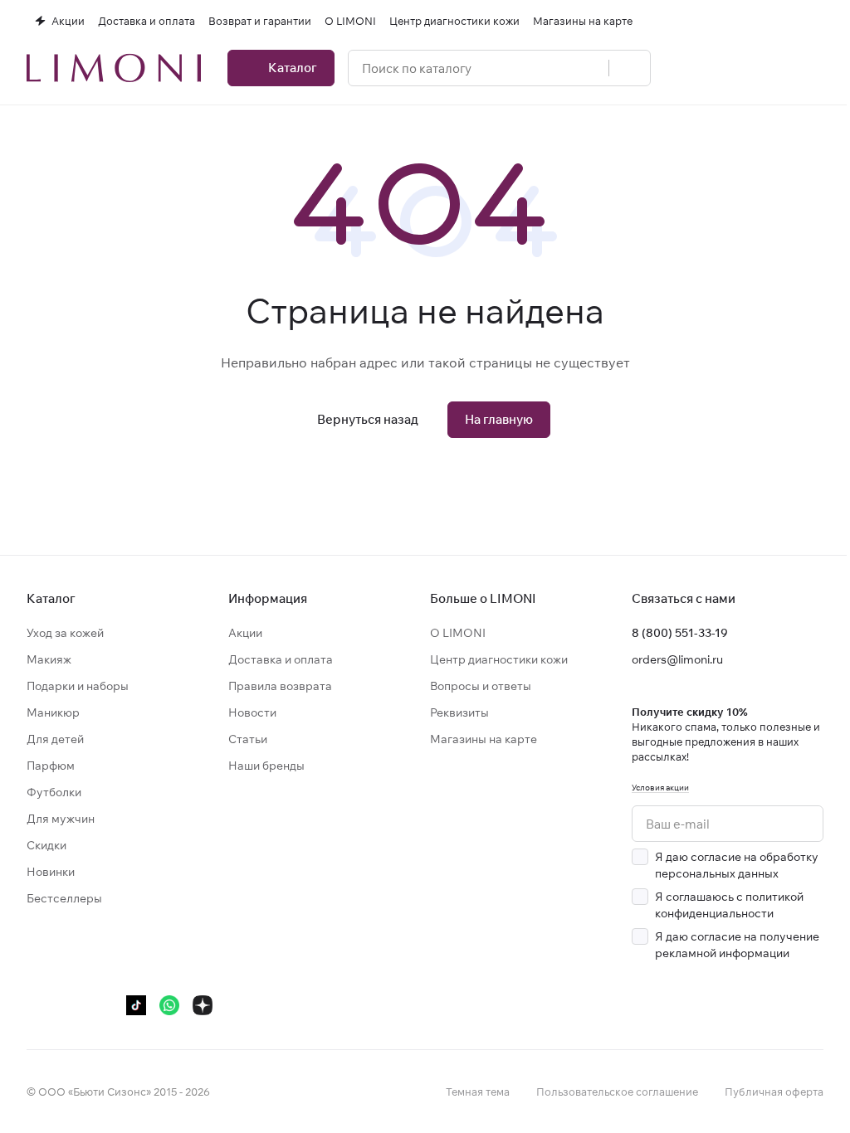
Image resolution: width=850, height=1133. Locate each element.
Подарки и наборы (78, 685)
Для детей (55, 739)
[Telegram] (70, 1005)
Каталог (51, 598)
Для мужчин (61, 818)
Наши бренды (266, 765)
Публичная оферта (774, 1091)
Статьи (247, 739)
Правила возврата (280, 685)
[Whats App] (169, 1005)
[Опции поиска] (586, 68)
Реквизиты (459, 712)
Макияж (49, 659)
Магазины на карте (483, 739)
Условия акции (660, 787)
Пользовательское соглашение (617, 1091)
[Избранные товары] (772, 68)
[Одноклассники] (103, 1005)
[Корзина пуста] (815, 68)
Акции (245, 632)
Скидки (46, 845)
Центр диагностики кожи (499, 659)
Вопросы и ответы (480, 685)
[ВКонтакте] (36, 1005)
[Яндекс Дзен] (202, 1005)
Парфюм (51, 765)
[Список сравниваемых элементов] (729, 68)
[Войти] (685, 68)
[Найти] (629, 68)
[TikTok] (136, 1005)
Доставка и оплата (280, 659)
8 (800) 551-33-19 (680, 632)
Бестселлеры (64, 898)
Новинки (51, 871)
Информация (267, 598)
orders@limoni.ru (677, 659)
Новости (252, 712)
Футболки (54, 792)
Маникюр (53, 712)
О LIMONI (458, 632)
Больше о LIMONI (483, 598)
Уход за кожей (65, 632)
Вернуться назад (367, 419)
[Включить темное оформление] (816, 20)
